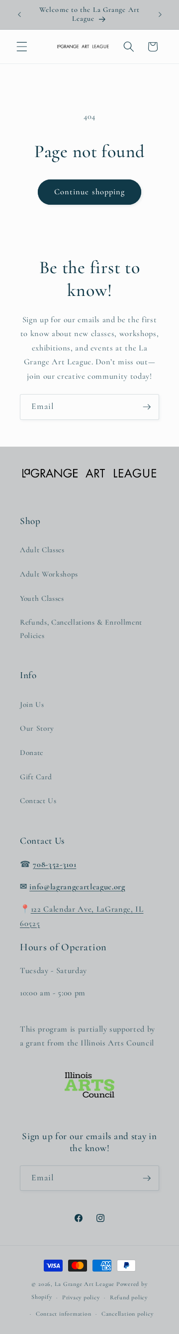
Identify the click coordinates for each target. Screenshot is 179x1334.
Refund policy (129, 1297)
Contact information (63, 1313)
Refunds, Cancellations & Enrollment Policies (81, 629)
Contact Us (38, 800)
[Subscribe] (147, 407)
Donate (31, 752)
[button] (22, 46)
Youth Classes (42, 598)
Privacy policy (81, 1297)
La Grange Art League (84, 1283)
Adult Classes (42, 549)
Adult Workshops (49, 574)
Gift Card (36, 776)
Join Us (32, 704)
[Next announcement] (160, 14)
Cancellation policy (127, 1313)
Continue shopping (89, 192)
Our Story (37, 728)
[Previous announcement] (19, 14)
